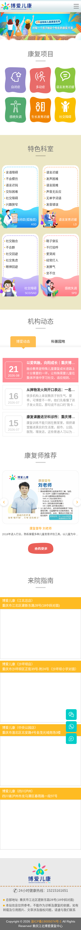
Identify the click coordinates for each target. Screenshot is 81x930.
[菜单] (76, 6)
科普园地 (58, 341)
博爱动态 (23, 341)
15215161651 (57, 890)
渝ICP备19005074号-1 (46, 921)
